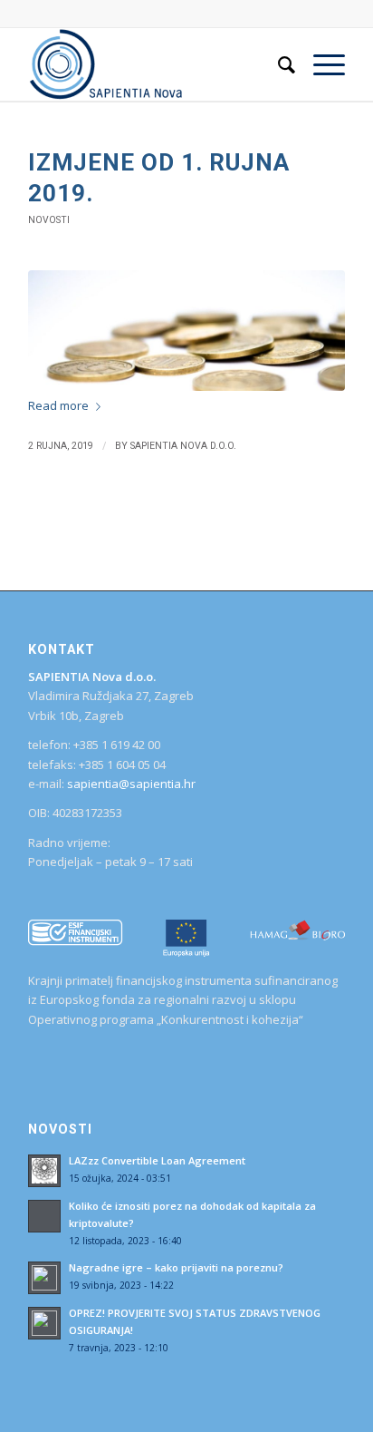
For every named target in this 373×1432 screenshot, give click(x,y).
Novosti (49, 220)
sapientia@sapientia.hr (131, 783)
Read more (58, 405)
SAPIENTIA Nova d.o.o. (183, 446)
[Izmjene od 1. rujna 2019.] (186, 330)
